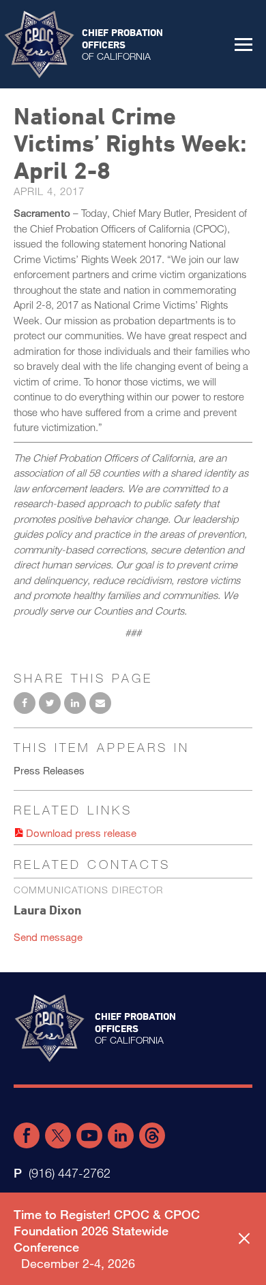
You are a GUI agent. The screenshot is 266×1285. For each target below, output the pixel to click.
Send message (48, 937)
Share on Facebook (24, 703)
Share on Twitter (50, 703)
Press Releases (49, 770)
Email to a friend (100, 703)
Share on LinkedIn (75, 703)
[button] (243, 44)
